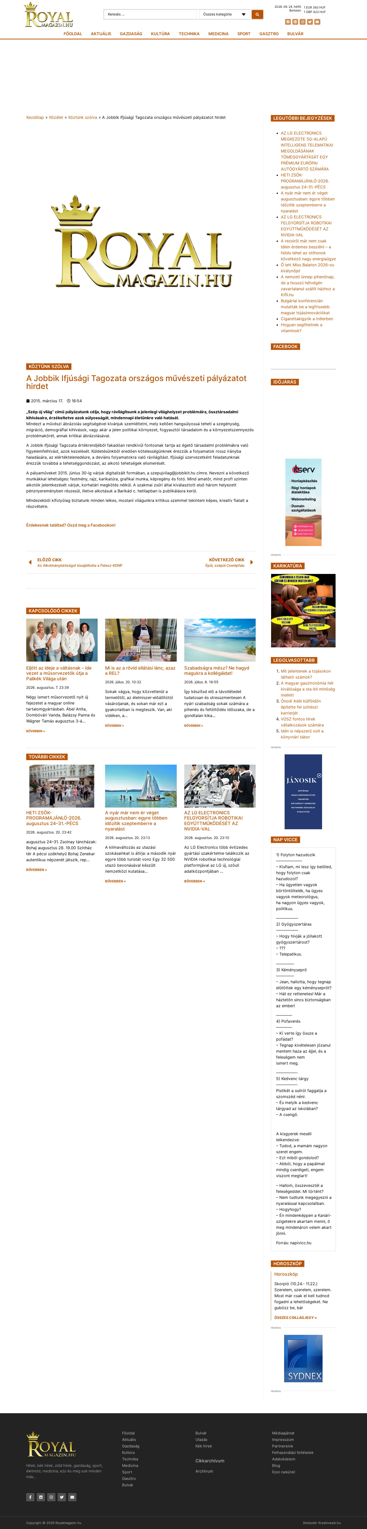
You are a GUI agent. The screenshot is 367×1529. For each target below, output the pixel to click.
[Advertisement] (183, 77)
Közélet (56, 117)
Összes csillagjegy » (295, 1317)
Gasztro (269, 33)
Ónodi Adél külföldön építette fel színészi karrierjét (301, 706)
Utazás (201, 1439)
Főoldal (73, 33)
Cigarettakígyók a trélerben (307, 318)
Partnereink (282, 1446)
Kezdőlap (35, 117)
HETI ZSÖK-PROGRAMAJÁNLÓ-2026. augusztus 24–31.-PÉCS (53, 818)
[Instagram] (302, 22)
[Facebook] (288, 22)
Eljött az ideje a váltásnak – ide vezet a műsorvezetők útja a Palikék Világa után (59, 673)
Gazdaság (131, 33)
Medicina (218, 33)
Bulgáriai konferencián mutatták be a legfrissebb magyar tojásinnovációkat (305, 306)
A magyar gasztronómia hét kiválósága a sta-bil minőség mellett (308, 689)
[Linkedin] (295, 22)
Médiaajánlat (283, 1433)
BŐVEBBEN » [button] (35, 731)
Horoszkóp (286, 1274)
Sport (244, 33)
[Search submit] (257, 14)
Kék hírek (203, 1446)
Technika (189, 33)
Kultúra (160, 33)
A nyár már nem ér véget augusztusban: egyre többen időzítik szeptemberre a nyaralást (136, 821)
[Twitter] (310, 22)
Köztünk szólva (82, 117)
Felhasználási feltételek (293, 1452)
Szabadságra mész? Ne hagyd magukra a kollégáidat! (216, 670)
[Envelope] (317, 22)
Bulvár (295, 33)
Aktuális (101, 33)
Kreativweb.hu (329, 1523)
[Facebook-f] (30, 1497)
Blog (276, 1465)
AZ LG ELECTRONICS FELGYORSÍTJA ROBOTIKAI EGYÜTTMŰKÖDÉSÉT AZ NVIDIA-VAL (213, 821)
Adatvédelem (283, 1459)
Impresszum (283, 1439)
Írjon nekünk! (283, 1472)
